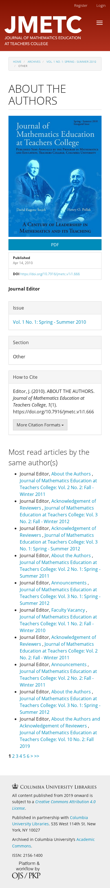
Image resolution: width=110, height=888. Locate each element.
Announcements (69, 583)
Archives (34, 62)
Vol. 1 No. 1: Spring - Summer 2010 (71, 62)
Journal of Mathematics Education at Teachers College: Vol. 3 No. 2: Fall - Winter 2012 (59, 515)
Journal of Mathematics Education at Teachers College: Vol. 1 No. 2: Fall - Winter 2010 (58, 624)
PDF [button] (55, 244)
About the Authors (71, 474)
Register (80, 5)
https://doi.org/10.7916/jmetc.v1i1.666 (50, 274)
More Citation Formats (39, 425)
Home (17, 62)
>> (36, 756)
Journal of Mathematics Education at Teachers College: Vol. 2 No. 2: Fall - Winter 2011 (58, 487)
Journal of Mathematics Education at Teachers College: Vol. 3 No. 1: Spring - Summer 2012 (59, 542)
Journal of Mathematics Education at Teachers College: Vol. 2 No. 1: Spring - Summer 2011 (60, 569)
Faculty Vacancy (68, 610)
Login (101, 5)
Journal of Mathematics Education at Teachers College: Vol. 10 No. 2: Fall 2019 (58, 739)
